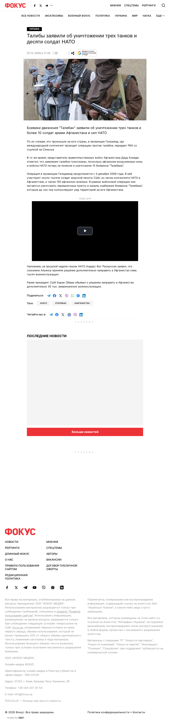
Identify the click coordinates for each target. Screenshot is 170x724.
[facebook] (7, 588)
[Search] (163, 5)
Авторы (51, 553)
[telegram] (25, 588)
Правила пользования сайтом (22, 567)
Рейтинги (149, 5)
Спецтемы (131, 5)
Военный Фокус (79, 15)
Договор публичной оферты (61, 567)
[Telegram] (47, 5)
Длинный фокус (17, 553)
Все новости (30, 15)
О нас (9, 559)
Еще (159, 15)
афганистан (83, 303)
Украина (121, 15)
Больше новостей (85, 432)
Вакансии (53, 559)
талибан (61, 303)
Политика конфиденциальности (108, 712)
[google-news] (52, 588)
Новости (11, 541)
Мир (135, 15)
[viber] (43, 588)
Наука (147, 15)
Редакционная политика (16, 576)
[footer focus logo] (20, 531)
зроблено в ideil (15, 718)
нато (44, 303)
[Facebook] (35, 5)
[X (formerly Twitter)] (41, 5)
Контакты (139, 712)
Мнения (115, 5)
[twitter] (16, 588)
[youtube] (34, 588)
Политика (102, 15)
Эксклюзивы (54, 15)
